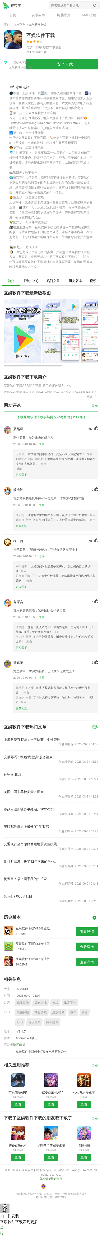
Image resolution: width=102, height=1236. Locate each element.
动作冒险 (23, 1002)
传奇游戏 (52, 1022)
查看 (18, 1104)
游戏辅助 (58, 1012)
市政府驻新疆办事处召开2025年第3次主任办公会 (32, 809)
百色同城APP (18, 1092)
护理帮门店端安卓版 (51, 1145)
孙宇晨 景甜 (12, 774)
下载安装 (55, 47)
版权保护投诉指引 (51, 1178)
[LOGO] (12, 5)
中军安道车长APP (51, 1092)
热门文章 (53, 280)
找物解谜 (23, 1012)
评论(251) (31, 280)
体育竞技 (70, 1002)
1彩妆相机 (84, 1145)
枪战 (55, 1002)
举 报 (2, 1230)
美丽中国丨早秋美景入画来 (24, 791)
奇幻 (20, 1022)
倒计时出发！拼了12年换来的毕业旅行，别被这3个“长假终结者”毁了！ (32, 861)
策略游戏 (40, 1002)
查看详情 (87, 931)
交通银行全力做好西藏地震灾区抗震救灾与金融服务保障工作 (32, 843)
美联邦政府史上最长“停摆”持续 (26, 826)
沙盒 (85, 1012)
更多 (95, 405)
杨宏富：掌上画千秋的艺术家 (25, 878)
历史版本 (75, 280)
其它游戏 (40, 1012)
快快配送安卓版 (84, 1092)
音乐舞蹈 (34, 1022)
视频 (93, 280)
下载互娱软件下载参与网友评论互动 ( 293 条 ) (51, 416)
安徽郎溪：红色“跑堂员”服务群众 (28, 756)
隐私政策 (19, 1044)
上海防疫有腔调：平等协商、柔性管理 (32, 739)
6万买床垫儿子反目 (18, 896)
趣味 (73, 1012)
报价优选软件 (18, 1145)
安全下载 (65, 64)
